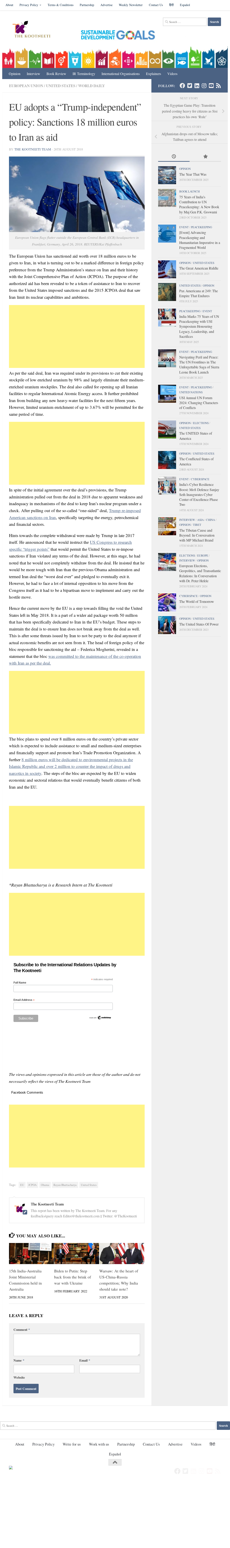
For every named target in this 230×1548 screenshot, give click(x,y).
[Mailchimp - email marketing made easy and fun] (100, 1019)
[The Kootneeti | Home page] (34, 30)
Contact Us (156, 5)
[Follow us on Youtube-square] (211, 85)
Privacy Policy (29, 5)
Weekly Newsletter (131, 5)
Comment (21, 1329)
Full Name (19, 982)
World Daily (91, 85)
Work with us (99, 1444)
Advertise (106, 5)
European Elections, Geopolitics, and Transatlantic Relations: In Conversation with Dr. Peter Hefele (200, 573)
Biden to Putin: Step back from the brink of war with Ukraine (72, 1277)
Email (84, 1360)
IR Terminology (84, 73)
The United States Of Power (199, 624)
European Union (26, 85)
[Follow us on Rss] (218, 85)
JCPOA (32, 1185)
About (9, 5)
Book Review (56, 73)
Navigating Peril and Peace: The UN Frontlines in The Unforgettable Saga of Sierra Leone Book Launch (199, 364)
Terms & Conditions (60, 5)
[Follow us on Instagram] (204, 85)
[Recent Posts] (174, 157)
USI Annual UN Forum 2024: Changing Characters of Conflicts (198, 402)
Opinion (14, 73)
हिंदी (171, 5)
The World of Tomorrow (196, 601)
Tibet (197, 525)
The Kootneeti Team (32, 149)
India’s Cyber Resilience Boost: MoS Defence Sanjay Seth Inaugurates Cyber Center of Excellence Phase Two (199, 494)
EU (22, 1185)
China (210, 520)
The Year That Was (192, 174)
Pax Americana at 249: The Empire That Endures (198, 293)
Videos (172, 73)
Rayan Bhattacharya (65, 1185)
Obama (45, 1185)
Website (19, 1377)
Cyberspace (200, 479)
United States (60, 85)
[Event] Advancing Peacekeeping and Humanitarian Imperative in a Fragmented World (199, 240)
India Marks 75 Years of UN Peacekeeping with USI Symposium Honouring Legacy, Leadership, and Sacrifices (199, 326)
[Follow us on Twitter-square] (189, 85)
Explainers (153, 73)
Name (18, 1360)
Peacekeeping (201, 227)
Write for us (72, 1444)
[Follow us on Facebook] (182, 85)
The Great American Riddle (198, 268)
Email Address (24, 1000)
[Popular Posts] (205, 157)
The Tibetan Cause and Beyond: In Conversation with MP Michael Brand (197, 535)
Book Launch (189, 191)
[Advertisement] (77, 336)
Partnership (87, 5)
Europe (202, 555)
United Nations (191, 392)
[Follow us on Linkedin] (196, 85)
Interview (33, 73)
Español (185, 5)
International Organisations (121, 73)
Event (184, 227)
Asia (200, 520)
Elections (201, 423)
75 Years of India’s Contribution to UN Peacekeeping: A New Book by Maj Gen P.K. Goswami (199, 204)
